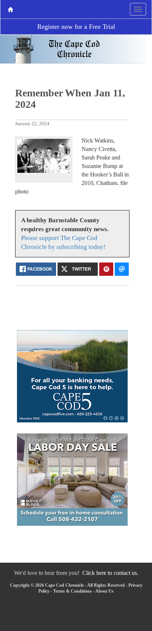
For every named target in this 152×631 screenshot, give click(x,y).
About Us (104, 591)
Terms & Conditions (72, 591)
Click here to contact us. (110, 573)
